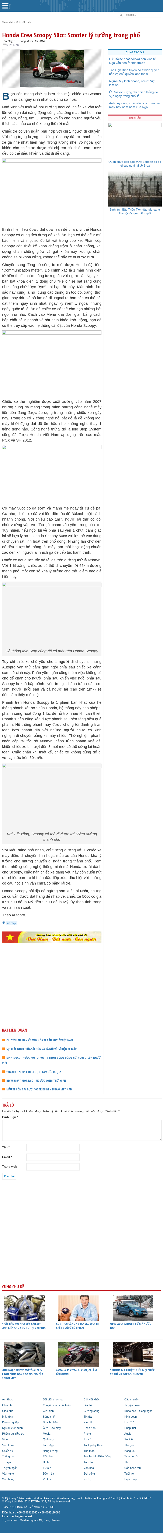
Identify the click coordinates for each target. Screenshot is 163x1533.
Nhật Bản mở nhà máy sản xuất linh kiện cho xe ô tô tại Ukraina (23, 1326)
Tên (6, 1147)
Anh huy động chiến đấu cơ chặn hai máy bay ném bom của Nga (134, 105)
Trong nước (131, 1456)
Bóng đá (129, 1450)
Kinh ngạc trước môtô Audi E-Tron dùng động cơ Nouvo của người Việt (22, 1374)
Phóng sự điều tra (13, 1433)
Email (7, 1157)
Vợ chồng (8, 1479)
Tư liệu (6, 1462)
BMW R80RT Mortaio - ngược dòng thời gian (36, 1081)
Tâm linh (89, 1462)
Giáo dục (7, 1411)
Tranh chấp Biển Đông (97, 1456)
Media (46, 1433)
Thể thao (89, 1450)
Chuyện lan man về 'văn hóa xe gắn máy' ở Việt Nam (39, 1040)
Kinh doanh (131, 1416)
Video (5, 1439)
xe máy (11, 923)
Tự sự (47, 1467)
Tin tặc (88, 1416)
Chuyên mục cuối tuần (56, 1405)
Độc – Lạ (48, 1473)
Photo (87, 1433)
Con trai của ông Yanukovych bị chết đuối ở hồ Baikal (77, 1326)
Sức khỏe (8, 1445)
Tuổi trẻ (129, 1473)
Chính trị (7, 1405)
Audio (127, 1433)
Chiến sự (7, 1450)
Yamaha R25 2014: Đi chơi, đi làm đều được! (33, 1072)
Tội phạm (48, 1456)
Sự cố (87, 1439)
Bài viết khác (92, 1399)
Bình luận (10, 1117)
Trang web (9, 1166)
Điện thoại (130, 1479)
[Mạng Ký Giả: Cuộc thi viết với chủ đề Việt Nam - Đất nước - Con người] (51, 937)
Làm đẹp (48, 1445)
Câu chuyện (131, 1399)
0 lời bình (12, 45)
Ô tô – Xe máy (52, 1428)
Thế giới (129, 1445)
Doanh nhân (50, 1422)
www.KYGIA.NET (45, 1507)
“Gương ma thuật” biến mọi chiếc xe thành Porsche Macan (132, 1372)
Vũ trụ (87, 1479)
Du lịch (47, 1462)
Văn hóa (89, 1467)
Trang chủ (7, 22)
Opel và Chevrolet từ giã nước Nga (130, 1326)
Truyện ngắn (9, 1467)
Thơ (126, 1462)
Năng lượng (50, 1450)
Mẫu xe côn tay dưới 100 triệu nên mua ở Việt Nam (39, 1089)
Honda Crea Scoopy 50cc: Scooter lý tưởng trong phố (71, 34)
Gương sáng (91, 1411)
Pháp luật (130, 1428)
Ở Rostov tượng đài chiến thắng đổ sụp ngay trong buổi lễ (133, 94)
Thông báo (8, 1456)
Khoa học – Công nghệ (138, 1411)
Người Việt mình (12, 1428)
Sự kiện (129, 1439)
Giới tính (48, 1411)
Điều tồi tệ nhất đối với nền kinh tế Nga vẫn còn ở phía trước (132, 61)
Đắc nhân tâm (133, 1467)
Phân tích (90, 1428)
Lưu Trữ (129, 1422)
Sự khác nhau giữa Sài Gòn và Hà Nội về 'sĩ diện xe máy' (41, 1049)
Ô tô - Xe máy (23, 22)
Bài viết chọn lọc (53, 1399)
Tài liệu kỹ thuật (93, 1445)
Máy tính (7, 1416)
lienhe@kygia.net (21, 1516)
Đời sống (89, 1473)
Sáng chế (49, 1416)
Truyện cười (132, 1405)
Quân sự (48, 1439)
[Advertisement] (51, 994)
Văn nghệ (8, 1473)
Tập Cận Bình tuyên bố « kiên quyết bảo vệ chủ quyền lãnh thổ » (134, 72)
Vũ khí (47, 1479)
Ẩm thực (7, 1399)
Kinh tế (88, 1422)
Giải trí (88, 1405)
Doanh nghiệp (10, 1422)
